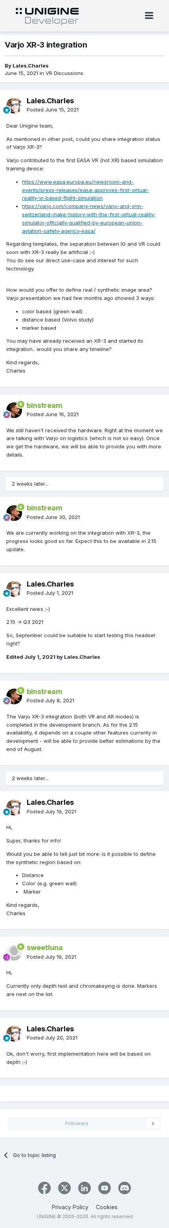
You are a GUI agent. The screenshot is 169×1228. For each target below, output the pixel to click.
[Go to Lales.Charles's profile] (14, 105)
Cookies (107, 1207)
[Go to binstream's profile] (14, 410)
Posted (53, 109)
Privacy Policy (70, 1207)
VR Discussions (64, 73)
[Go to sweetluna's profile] (14, 953)
